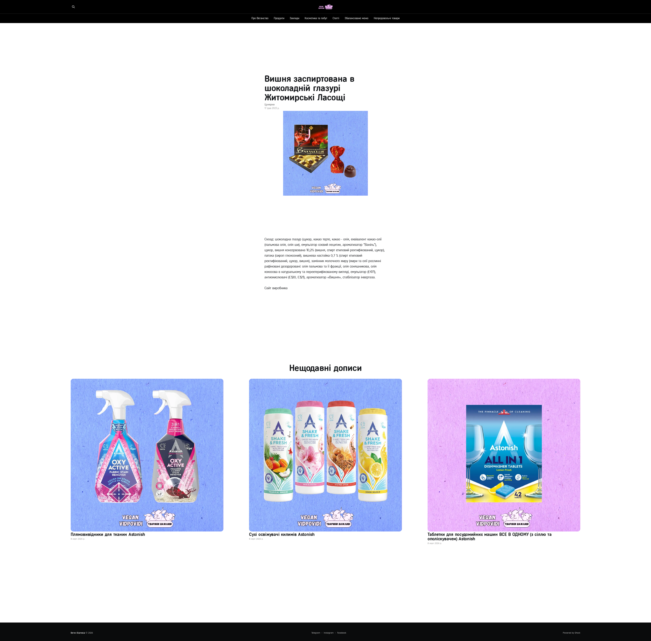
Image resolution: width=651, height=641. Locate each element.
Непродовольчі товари (387, 18)
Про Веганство (259, 18)
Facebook (341, 633)
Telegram (315, 633)
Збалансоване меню (356, 18)
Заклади (294, 18)
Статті (336, 18)
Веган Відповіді (78, 633)
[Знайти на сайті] (73, 6)
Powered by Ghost (571, 633)
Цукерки (269, 104)
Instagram (328, 633)
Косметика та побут (316, 18)
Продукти (279, 18)
